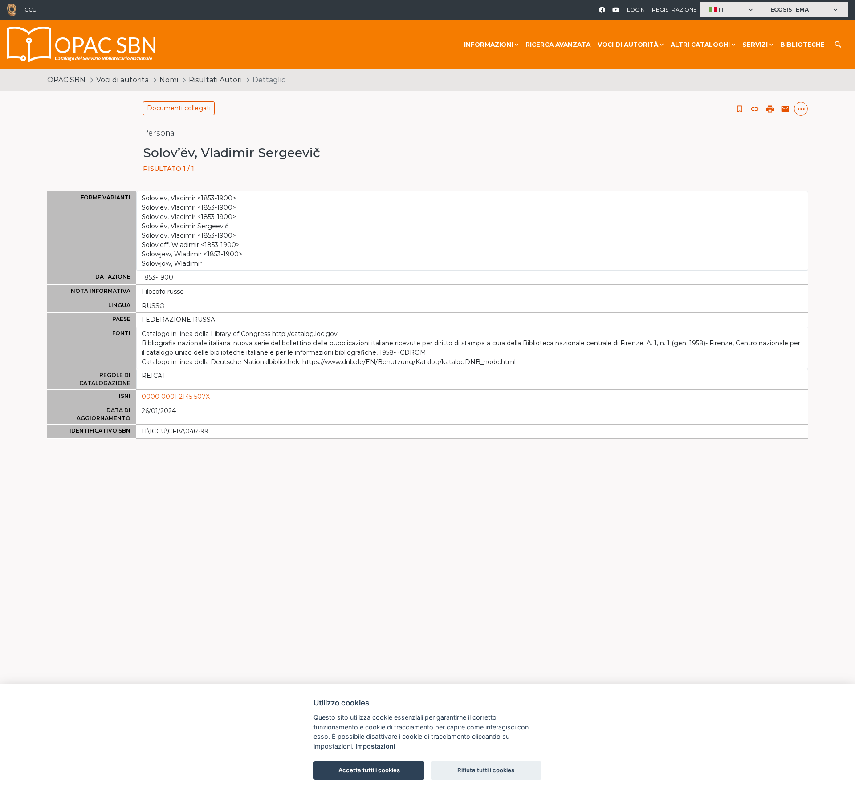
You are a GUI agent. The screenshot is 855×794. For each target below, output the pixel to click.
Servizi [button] (755, 44)
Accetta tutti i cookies (369, 770)
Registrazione (674, 9)
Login (636, 9)
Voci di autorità (122, 80)
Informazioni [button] (488, 44)
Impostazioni (375, 746)
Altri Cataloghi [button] (700, 44)
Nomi (168, 80)
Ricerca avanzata (557, 44)
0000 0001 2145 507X (176, 397)
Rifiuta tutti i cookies (485, 770)
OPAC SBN (66, 80)
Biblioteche (802, 44)
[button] (731, 10)
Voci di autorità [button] (628, 44)
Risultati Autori (215, 80)
